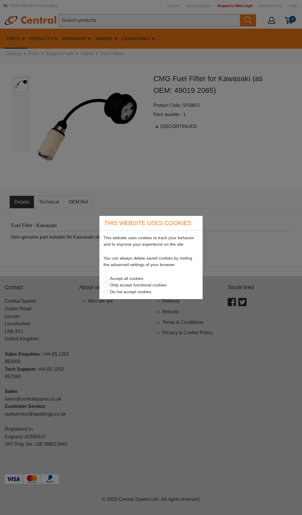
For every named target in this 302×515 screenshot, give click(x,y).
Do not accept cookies (130, 291)
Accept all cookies (126, 278)
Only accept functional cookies (138, 285)
